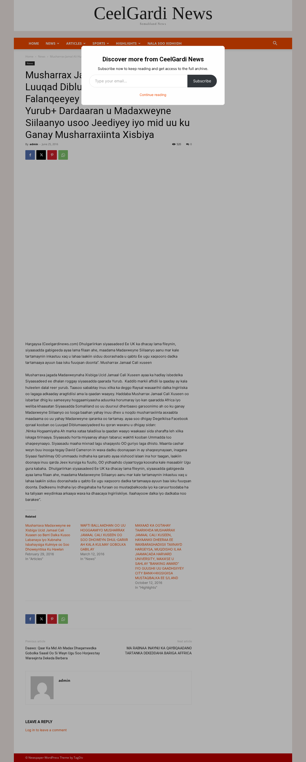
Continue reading (153, 95)
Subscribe (202, 81)
